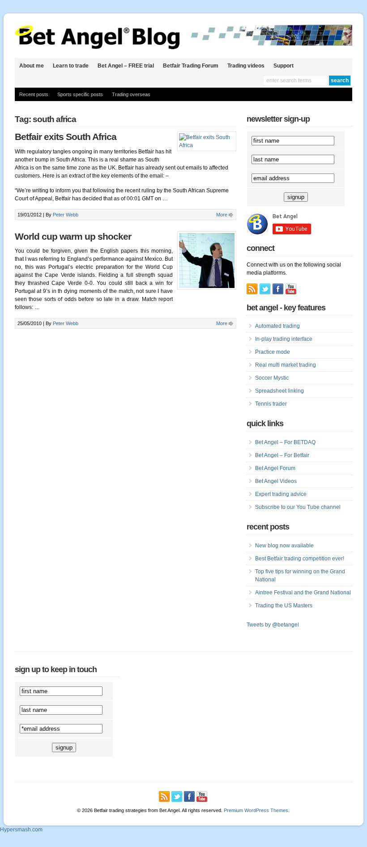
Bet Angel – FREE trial (126, 66)
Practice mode (272, 352)
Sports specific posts (80, 94)
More (221, 214)
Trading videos (246, 66)
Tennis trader (271, 404)
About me (31, 66)
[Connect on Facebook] (278, 289)
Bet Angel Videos (276, 481)
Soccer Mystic (272, 378)
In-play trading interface (283, 339)
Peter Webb (65, 214)
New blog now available (284, 545)
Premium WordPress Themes (256, 810)
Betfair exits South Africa (65, 136)
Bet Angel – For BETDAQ (285, 442)
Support (283, 66)
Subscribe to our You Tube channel (298, 507)
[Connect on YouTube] (291, 289)
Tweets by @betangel (273, 625)
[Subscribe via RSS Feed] (252, 289)
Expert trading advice (281, 494)
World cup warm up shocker (73, 236)
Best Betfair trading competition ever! (299, 558)
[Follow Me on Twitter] (265, 289)
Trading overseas (131, 94)
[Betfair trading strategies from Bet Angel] (97, 47)
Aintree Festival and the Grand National (303, 592)
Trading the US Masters (283, 605)
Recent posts (33, 94)
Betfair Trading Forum (190, 66)
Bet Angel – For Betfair (282, 455)
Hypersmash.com (21, 829)
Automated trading (277, 326)
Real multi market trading (285, 365)
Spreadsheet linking (279, 391)
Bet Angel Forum (275, 468)
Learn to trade (71, 66)
